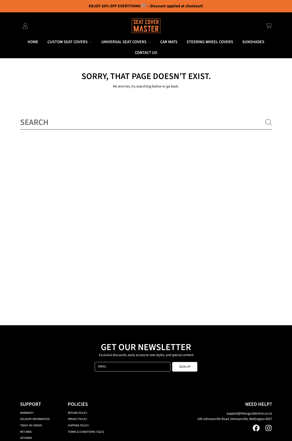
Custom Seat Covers (68, 42)
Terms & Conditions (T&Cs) (86, 432)
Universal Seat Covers (124, 42)
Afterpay (26, 438)
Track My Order (31, 425)
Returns (26, 432)
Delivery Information (35, 419)
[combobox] (146, 122)
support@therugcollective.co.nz (249, 413)
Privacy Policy (77, 419)
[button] (269, 26)
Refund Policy (77, 413)
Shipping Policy (78, 425)
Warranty (27, 413)
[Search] (268, 122)
